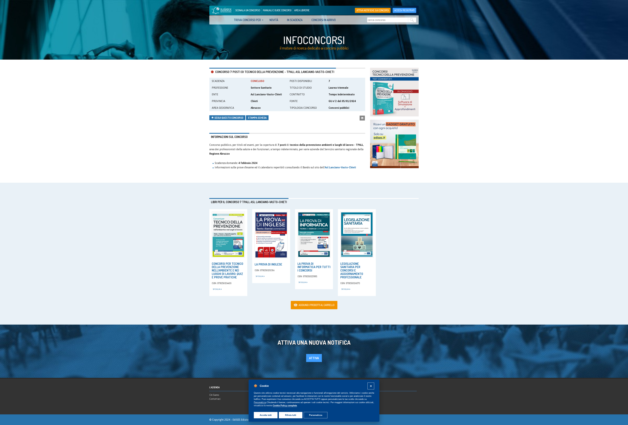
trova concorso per (247, 20)
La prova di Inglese (268, 264)
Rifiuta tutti (290, 415)
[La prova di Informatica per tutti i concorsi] (314, 234)
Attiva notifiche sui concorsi (373, 10)
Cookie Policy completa (285, 405)
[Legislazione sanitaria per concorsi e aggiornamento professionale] (357, 234)
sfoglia (217, 289)
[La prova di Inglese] (271, 234)
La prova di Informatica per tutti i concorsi (314, 267)
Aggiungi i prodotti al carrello (316, 305)
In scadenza (295, 20)
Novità (274, 20)
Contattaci (214, 399)
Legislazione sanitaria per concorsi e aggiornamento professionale (351, 270)
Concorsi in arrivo (323, 20)
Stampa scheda (257, 117)
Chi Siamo (214, 395)
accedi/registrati (404, 10)
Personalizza (315, 415)
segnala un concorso (247, 10)
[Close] (370, 386)
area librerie (302, 10)
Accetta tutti (266, 415)
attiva (314, 358)
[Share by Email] (362, 118)
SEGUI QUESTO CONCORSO (228, 117)
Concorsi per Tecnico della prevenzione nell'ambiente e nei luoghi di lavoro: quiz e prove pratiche (227, 270)
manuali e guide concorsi (277, 10)
